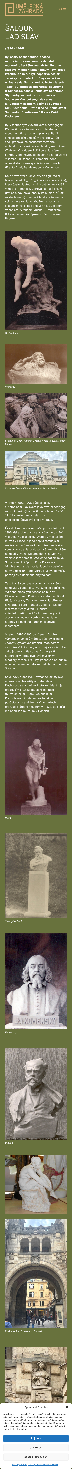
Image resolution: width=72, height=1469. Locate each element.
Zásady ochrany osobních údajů (43, 1464)
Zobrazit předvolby (36, 1456)
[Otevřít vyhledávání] (61, 9)
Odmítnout (36, 1447)
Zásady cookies (19, 1464)
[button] (67, 1407)
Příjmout (36, 1438)
